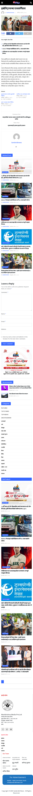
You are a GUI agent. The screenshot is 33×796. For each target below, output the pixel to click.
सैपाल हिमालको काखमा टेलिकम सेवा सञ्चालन (18, 393)
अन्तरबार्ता (3, 421)
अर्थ (2, 424)
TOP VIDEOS (4, 414)
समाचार (2, 460)
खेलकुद (2, 427)
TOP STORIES (6, 218)
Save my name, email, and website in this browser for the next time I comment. (15, 338)
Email (3, 321)
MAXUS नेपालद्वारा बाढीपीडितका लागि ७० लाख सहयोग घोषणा (15, 49)
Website (3, 329)
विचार (2, 450)
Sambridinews (10, 12)
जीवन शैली (3, 431)
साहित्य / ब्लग (4, 467)
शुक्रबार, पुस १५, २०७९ (14, 390)
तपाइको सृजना (4, 434)
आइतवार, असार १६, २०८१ (14, 396)
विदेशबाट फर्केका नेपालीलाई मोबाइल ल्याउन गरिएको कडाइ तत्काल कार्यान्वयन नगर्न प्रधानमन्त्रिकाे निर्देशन (20, 387)
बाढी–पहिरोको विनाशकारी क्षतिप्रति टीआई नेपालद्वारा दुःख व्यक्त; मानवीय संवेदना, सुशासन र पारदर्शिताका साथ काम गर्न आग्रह (16, 605)
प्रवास (2, 437)
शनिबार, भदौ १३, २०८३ (14, 180)
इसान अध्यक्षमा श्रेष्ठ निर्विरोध (7, 102)
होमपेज (2, 738)
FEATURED (5, 172)
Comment (4, 292)
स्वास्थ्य (2, 473)
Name (3, 314)
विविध (2, 454)
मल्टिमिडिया (3, 444)
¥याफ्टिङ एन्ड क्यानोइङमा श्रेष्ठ (23, 94)
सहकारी (2, 463)
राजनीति (3, 447)
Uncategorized (6, 418)
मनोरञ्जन (3, 441)
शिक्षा (2, 457)
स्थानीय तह (3, 470)
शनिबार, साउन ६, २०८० (21, 12)
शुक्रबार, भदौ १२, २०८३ (15, 274)
